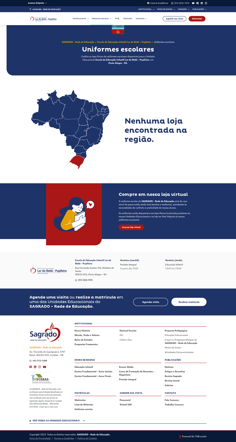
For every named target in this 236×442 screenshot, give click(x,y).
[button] (118, 421)
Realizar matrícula (189, 302)
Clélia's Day (126, 339)
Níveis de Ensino (173, 347)
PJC (121, 335)
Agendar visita (150, 302)
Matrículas (197, 18)
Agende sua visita (174, 18)
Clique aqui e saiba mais (48, 406)
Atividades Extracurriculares (179, 352)
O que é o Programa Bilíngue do (181, 341)
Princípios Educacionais (176, 335)
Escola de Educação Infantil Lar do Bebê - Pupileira (124, 41)
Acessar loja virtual (131, 227)
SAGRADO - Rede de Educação (78, 41)
